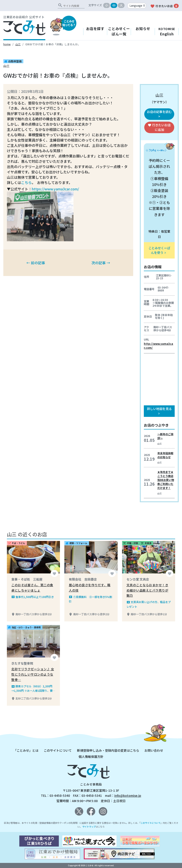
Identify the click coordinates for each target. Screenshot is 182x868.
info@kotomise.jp (127, 795)
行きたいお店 (163, 6)
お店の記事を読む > (159, 114)
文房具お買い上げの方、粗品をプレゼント (149, 604)
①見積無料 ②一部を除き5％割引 (90, 599)
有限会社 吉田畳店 (83, 579)
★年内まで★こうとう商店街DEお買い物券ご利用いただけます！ (165, 480)
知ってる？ (68, 23)
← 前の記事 (35, 262)
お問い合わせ (153, 750)
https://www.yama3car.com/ (55, 189)
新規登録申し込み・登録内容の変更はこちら (108, 750)
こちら (26, 182)
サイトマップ (89, 826)
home (7, 44)
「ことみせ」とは (26, 750)
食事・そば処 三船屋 (26, 579)
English (166, 31)
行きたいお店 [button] (159, 127)
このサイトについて (58, 750)
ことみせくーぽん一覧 (119, 31)
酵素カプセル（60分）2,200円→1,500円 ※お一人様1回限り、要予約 (33, 688)
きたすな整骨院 (22, 663)
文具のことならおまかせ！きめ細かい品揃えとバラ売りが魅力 (147, 590)
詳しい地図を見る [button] (159, 410)
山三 (18, 44)
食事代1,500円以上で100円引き (32, 597)
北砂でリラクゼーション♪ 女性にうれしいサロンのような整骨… (32, 674)
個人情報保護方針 (91, 756)
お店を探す (95, 28)
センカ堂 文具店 (138, 579)
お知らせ (143, 28)
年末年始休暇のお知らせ (165, 455)
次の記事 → (100, 262)
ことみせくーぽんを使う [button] (159, 250)
